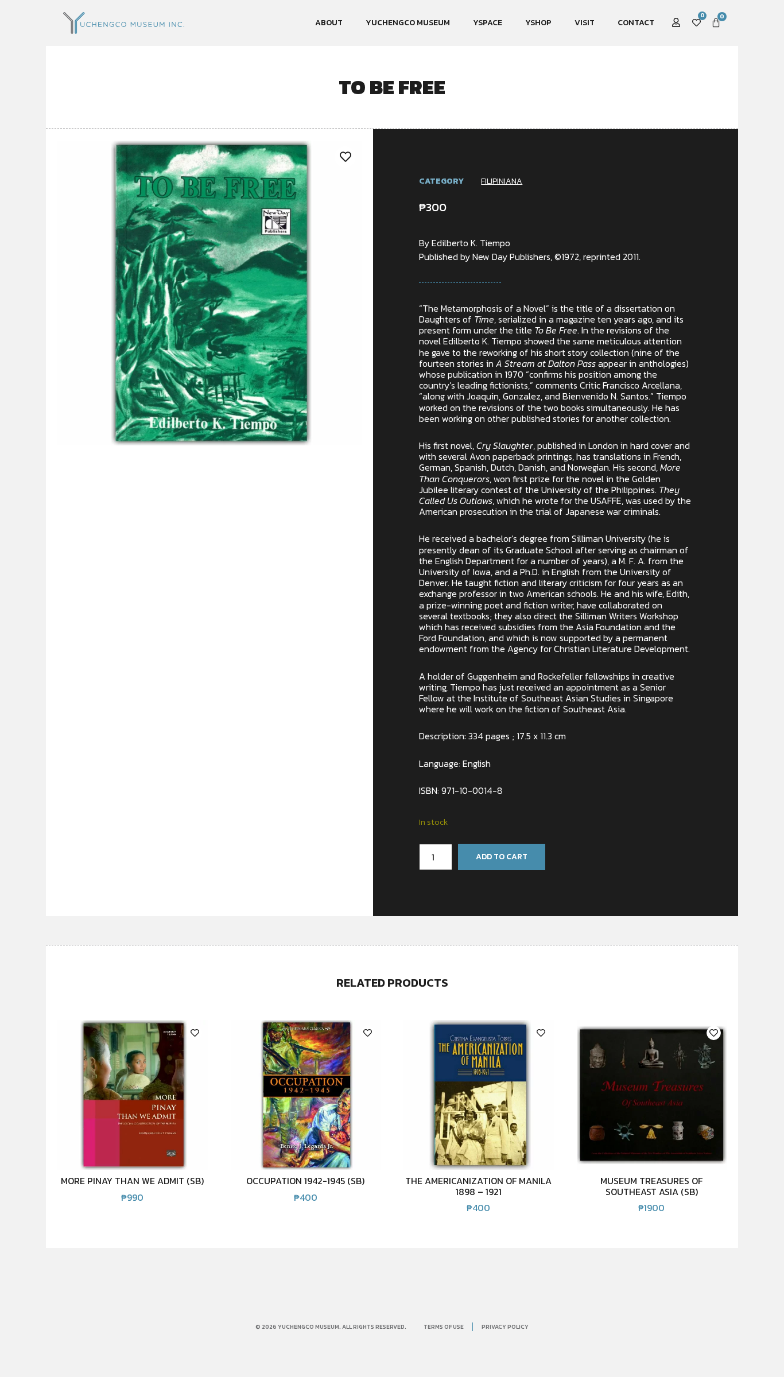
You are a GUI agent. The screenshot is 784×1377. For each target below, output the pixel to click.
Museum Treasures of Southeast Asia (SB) (651, 1186)
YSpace (487, 23)
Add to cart (501, 857)
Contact (636, 23)
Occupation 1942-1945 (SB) (305, 1181)
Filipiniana (501, 181)
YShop (538, 23)
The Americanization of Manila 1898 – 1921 (478, 1186)
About (329, 23)
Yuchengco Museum (408, 23)
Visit (585, 23)
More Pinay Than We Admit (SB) (132, 1181)
